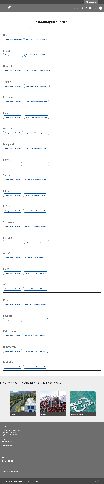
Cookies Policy (18, 481)
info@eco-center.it (7, 441)
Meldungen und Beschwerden (10, 471)
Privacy (28, 481)
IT (101, 2)
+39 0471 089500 (7, 445)
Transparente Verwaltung (73, 2)
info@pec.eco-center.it (8, 439)
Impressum (8, 481)
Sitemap (35, 481)
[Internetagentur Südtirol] (97, 481)
